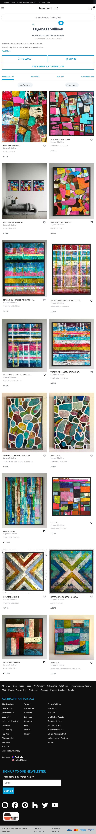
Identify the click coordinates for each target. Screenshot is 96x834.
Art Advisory (39, 686)
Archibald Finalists (56, 729)
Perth (26, 725)
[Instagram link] (7, 808)
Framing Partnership (17, 690)
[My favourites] (89, 8)
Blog (14, 686)
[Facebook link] (17, 808)
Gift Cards (63, 686)
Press (21, 686)
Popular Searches (57, 690)
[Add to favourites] (44, 145)
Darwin (27, 729)
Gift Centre (52, 686)
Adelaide (28, 712)
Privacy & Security (56, 829)
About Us (6, 686)
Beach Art (6, 717)
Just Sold (51, 712)
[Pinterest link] (27, 808)
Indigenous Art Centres (58, 738)
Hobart (27, 734)
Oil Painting (7, 729)
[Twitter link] (47, 808)
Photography (7, 738)
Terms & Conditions (39, 829)
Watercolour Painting (11, 750)
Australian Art (8, 712)
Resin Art (6, 742)
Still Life (5, 746)
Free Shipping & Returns (81, 686)
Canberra (28, 721)
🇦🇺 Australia (17, 757)
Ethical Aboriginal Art (57, 734)
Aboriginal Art (8, 704)
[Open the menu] (2, 8)
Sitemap (44, 690)
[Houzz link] (37, 808)
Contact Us (33, 690)
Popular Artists (54, 725)
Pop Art (5, 734)
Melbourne (29, 708)
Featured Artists (55, 721)
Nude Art (6, 725)
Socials (71, 690)
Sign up (8, 791)
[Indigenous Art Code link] (32, 816)
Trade (28, 686)
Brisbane (28, 717)
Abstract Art (7, 708)
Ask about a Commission (48, 66)
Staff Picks (52, 708)
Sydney (27, 704)
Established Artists (56, 717)
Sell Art (51, 742)
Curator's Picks (54, 704)
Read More (6, 51)
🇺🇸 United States (19, 760)
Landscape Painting (10, 721)
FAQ (4, 690)
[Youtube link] (57, 808)
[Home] (48, 8)
